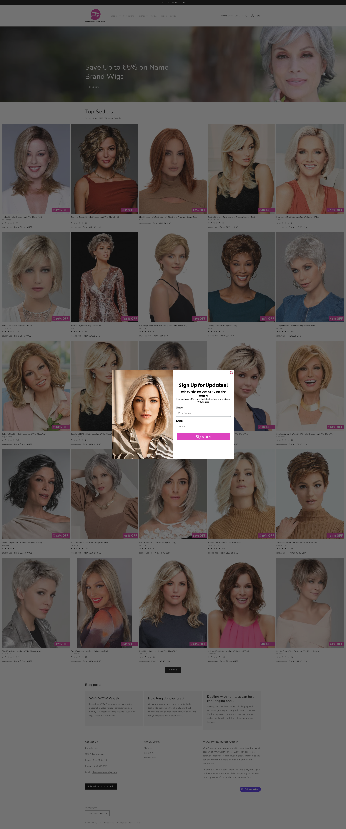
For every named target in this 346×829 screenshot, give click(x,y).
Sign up (203, 436)
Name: (179, 407)
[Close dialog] (231, 372)
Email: (179, 420)
